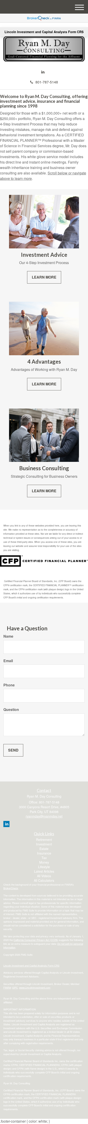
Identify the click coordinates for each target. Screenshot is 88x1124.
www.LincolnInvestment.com (34, 987)
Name (8, 636)
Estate (44, 848)
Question (11, 709)
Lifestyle (44, 866)
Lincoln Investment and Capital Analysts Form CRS (44, 31)
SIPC (15, 987)
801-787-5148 (46, 82)
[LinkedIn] (42, 72)
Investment (44, 844)
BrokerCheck (10, 888)
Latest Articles (44, 871)
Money (44, 862)
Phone (9, 685)
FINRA (7, 987)
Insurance (44, 853)
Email (8, 660)
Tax (44, 857)
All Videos (44, 876)
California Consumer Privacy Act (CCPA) (36, 940)
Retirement (44, 839)
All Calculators (44, 880)
